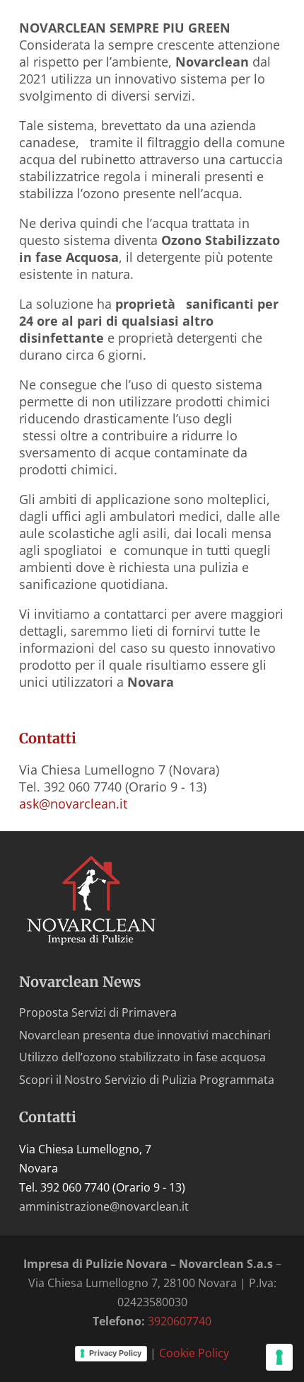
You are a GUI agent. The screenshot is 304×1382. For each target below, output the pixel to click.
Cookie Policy (194, 1353)
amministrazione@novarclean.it (104, 1206)
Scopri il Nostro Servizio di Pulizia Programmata (146, 1079)
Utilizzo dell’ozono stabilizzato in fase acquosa (142, 1057)
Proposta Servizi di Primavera (98, 1012)
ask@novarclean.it (73, 803)
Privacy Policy (115, 1353)
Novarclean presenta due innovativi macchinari (145, 1035)
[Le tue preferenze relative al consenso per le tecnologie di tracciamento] (279, 1357)
